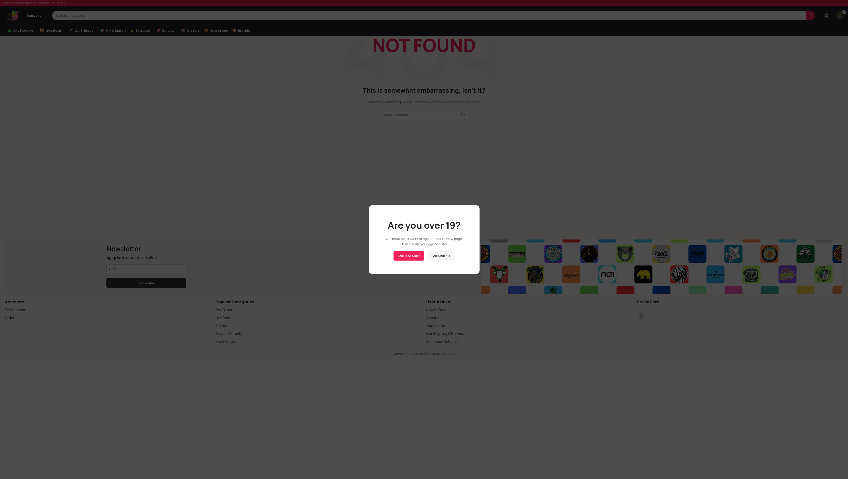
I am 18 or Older (408, 256)
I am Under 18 (441, 256)
